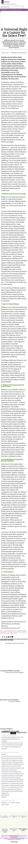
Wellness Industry (23, 632)
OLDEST (13, 733)
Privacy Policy (18, 839)
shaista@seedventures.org (10, 628)
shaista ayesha (3, 632)
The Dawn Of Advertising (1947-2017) (12, 10)
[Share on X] (4, 637)
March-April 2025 (14, 829)
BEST (24, 733)
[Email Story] (10, 637)
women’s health (13, 633)
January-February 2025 (5, 830)
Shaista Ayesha (5, 52)
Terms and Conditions (11, 839)
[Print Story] (8, 637)
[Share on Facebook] (2, 637)
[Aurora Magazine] (14, 2)
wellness (15, 632)
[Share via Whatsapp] (6, 637)
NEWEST (19, 733)
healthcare (10, 632)
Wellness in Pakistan (4, 633)
